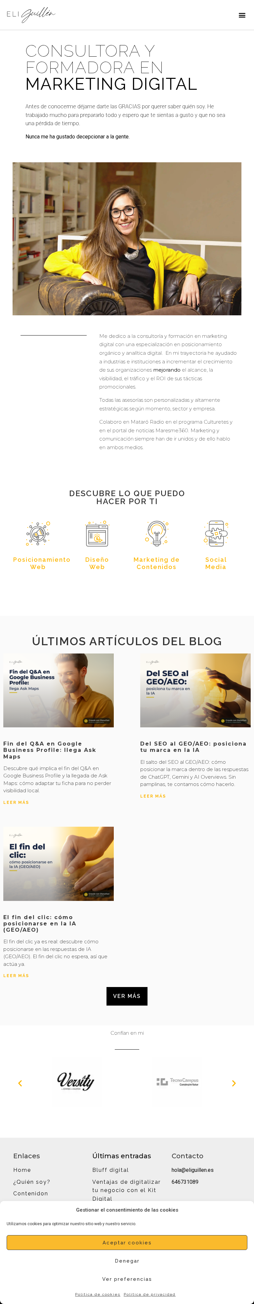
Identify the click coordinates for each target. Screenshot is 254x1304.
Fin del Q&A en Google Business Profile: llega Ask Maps (49, 750)
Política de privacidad (150, 1294)
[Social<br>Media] (216, 533)
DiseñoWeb (97, 563)
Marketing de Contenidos (157, 563)
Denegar (127, 1261)
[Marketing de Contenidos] (156, 533)
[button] (241, 14)
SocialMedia (216, 563)
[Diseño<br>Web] (97, 533)
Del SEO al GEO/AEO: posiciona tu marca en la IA (193, 747)
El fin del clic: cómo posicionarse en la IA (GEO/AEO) (39, 923)
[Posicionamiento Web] (38, 533)
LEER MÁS (16, 802)
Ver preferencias (127, 1279)
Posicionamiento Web (42, 563)
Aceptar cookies (127, 1243)
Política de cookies (97, 1294)
